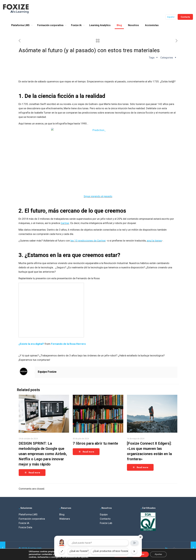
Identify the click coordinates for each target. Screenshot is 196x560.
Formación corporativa (32, 518)
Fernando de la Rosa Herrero (68, 343)
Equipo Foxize (47, 371)
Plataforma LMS (28, 514)
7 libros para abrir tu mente (95, 443)
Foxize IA (24, 523)
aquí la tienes (154, 240)
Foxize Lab (106, 523)
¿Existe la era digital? (31, 343)
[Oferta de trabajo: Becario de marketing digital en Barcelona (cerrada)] (2, 548)
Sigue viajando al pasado (98, 196)
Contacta (185, 16)
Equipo (104, 514)
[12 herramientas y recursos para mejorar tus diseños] (193, 548)
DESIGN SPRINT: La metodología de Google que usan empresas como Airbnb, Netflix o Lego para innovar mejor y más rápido (43, 453)
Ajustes (158, 554)
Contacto (105, 518)
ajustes (84, 557)
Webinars (64, 518)
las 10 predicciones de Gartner (88, 240)
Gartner (65, 223)
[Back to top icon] (174, 548)
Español (170, 17)
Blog (61, 514)
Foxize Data (25, 527)
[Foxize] (16, 8)
